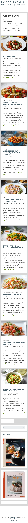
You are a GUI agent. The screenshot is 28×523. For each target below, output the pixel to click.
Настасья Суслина (19, 58)
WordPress (14, 518)
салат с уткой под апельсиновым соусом (13, 247)
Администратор (19, 108)
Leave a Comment (12, 394)
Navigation (6, 10)
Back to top (13, 520)
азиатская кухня (7, 292)
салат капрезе (9, 56)
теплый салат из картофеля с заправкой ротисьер (13, 104)
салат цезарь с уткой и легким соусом (13, 200)
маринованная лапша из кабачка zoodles (13, 390)
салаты (4, 54)
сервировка (10, 100)
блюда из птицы (7, 244)
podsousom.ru (14, 2)
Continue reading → (8, 77)
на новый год (14, 244)
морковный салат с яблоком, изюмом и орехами (11, 152)
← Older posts (6, 421)
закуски (5, 387)
